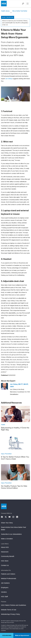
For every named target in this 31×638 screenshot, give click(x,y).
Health (3, 424)
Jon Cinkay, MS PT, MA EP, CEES (19, 385)
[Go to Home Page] (4, 506)
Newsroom (4, 552)
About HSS (5, 547)
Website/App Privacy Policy (10, 614)
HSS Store (4, 561)
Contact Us (5, 565)
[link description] (15, 414)
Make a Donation (7, 539)
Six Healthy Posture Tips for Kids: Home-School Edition (14, 487)
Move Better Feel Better (19, 11)
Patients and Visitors (8, 574)
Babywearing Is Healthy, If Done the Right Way (15, 429)
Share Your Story (7, 523)
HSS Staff (4, 596)
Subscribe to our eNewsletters (11, 534)
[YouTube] (10, 517)
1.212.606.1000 (6, 635)
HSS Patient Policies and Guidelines (13, 605)
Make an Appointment (22, 635)
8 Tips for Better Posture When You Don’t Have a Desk (15, 458)
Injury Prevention (7, 17)
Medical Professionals (8, 578)
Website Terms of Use (8, 610)
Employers (4, 587)
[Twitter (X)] (7, 517)
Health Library (5, 11)
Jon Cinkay (8, 78)
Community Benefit (7, 556)
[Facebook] (3, 517)
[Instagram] (14, 517)
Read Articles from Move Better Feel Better (13, 528)
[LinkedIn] (18, 517)
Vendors (4, 592)
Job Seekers (5, 583)
